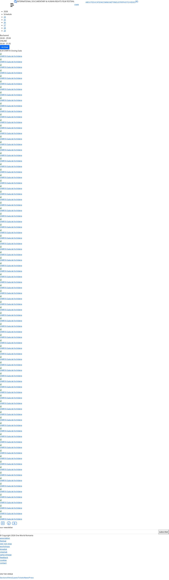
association (5, 538)
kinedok (3, 549)
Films (9, 577)
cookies (3, 560)
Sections (3, 577)
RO (137, 1)
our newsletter (6, 527)
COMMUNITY (108, 2)
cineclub (3, 552)
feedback (4, 557)
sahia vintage (5, 554)
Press (31, 577)
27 (5, 25)
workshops (5, 546)
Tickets (21, 577)
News (26, 577)
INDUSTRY (118, 2)
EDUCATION (97, 2)
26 (5, 22)
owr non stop (6, 543)
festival (3, 541)
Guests (15, 577)
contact (3, 563)
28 (5, 28)
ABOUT (89, 2)
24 (5, 17)
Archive (4, 47)
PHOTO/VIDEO (129, 2)
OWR (78, 5)
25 (5, 19)
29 (5, 30)
